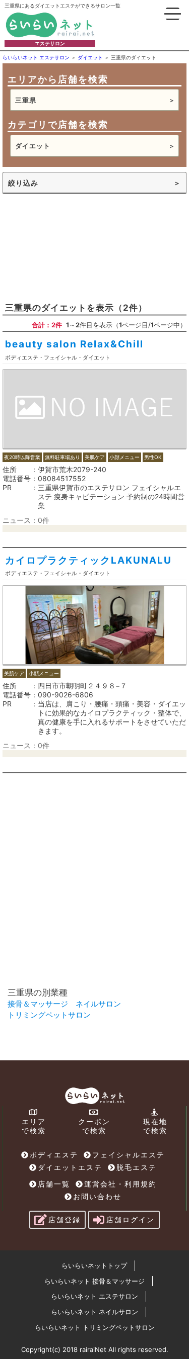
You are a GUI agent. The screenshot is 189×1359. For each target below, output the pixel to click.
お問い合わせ (97, 1196)
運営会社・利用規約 (120, 1184)
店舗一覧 (54, 1184)
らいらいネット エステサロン (94, 1296)
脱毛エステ (136, 1167)
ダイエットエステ (70, 1167)
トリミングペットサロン (49, 1015)
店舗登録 (64, 1219)
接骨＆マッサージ (38, 1004)
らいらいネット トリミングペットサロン (95, 1327)
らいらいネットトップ (94, 1265)
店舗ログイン (130, 1219)
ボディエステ (54, 1154)
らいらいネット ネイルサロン (94, 1312)
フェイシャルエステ (128, 1154)
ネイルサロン (98, 1004)
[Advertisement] (94, 247)
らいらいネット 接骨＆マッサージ (94, 1281)
